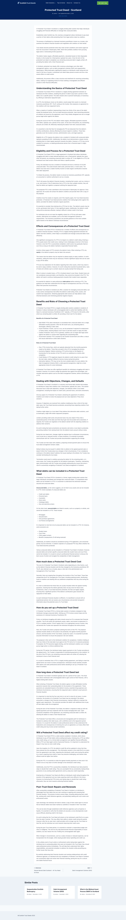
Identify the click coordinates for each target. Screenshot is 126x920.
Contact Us (77, 3)
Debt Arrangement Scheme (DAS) (82, 869)
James (55, 13)
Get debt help (103, 3)
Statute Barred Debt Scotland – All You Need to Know (47, 870)
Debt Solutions (63, 16)
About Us (69, 3)
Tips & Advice (61, 3)
